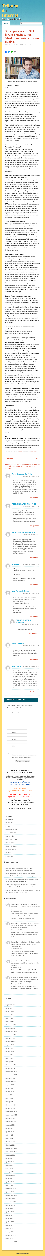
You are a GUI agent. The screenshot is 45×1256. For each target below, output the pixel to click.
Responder (35, 497)
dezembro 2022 (11, 1148)
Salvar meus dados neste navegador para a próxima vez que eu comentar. (24, 756)
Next (37, 458)
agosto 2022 (10, 1155)
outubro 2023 (10, 1118)
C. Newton (9, 823)
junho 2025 (10, 1051)
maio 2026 (9, 1015)
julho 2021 (9, 1178)
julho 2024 (9, 1088)
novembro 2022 (11, 1152)
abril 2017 (9, 1238)
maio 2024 (9, 1095)
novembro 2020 (11, 1195)
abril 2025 (9, 1058)
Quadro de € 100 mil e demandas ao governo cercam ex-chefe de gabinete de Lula (25, 907)
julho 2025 (9, 1048)
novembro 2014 (11, 1242)
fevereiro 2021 (11, 1188)
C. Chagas (9, 819)
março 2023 (10, 1138)
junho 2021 (10, 1182)
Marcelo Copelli (11, 839)
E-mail (14, 739)
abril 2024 (9, 1098)
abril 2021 (9, 1185)
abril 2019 (9, 1228)
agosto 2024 (10, 1085)
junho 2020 (10, 1212)
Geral (20, 451)
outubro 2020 (10, 1198)
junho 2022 (10, 1162)
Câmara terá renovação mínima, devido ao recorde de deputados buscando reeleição (25, 979)
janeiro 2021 (10, 1192)
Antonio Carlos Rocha (18, 977)
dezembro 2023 (11, 1111)
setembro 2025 (11, 1041)
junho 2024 (10, 1091)
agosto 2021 (10, 1175)
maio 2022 (9, 1165)
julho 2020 (9, 1208)
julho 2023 (9, 1128)
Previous (9, 458)
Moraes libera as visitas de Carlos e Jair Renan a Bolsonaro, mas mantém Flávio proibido (25, 925)
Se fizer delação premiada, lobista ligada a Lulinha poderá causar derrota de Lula (25, 944)
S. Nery (8, 853)
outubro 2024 (10, 1078)
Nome (14, 732)
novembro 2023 (11, 1115)
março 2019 (10, 1232)
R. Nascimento (11, 849)
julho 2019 (9, 1218)
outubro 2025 (10, 1038)
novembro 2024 (11, 1075)
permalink (34, 451)
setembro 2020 (11, 1202)
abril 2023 (9, 1135)
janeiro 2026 (10, 1028)
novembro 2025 (11, 1035)
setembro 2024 (11, 1081)
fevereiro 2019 (11, 1235)
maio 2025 (9, 1055)
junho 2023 (10, 1132)
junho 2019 (10, 1222)
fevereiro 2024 (11, 1105)
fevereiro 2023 (11, 1142)
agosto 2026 (10, 1005)
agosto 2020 (10, 1205)
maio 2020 (9, 1215)
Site (13, 746)
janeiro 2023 (10, 1145)
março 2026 (10, 1021)
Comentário (16, 713)
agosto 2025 (10, 1045)
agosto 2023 (10, 1125)
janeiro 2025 (10, 1068)
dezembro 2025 (11, 1031)
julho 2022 (9, 1158)
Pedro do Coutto (11, 846)
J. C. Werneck (11, 833)
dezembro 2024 (11, 1071)
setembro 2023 (11, 1121)
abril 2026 (9, 1018)
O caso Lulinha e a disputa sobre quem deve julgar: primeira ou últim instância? (25, 963)
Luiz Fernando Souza (20, 591)
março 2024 (10, 1101)
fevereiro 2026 (11, 1025)
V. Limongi (9, 856)
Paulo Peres (10, 843)
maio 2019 (9, 1225)
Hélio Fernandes (11, 829)
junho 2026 (10, 1011)
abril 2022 (9, 1168)
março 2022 (10, 1172)
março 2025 (10, 1061)
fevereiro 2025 (11, 1065)
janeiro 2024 (10, 1108)
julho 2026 (9, 1008)
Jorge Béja (10, 836)
